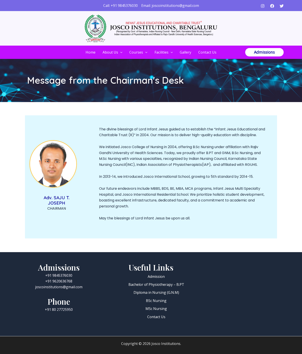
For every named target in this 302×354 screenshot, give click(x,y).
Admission (156, 276)
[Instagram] (263, 6)
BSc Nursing (156, 300)
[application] (120, 52)
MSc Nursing (156, 308)
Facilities (161, 52)
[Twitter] (282, 6)
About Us (110, 52)
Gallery (185, 52)
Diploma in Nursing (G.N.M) (156, 292)
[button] (264, 52)
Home (91, 52)
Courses (136, 52)
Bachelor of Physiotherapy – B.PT (156, 284)
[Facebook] (272, 6)
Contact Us (207, 52)
